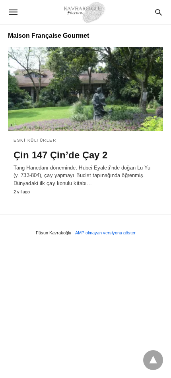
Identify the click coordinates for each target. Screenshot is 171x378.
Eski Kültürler (35, 140)
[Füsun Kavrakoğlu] (85, 12)
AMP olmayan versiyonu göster (105, 232)
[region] (85, 304)
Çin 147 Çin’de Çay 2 (60, 155)
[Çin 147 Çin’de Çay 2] (85, 89)
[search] (158, 12)
